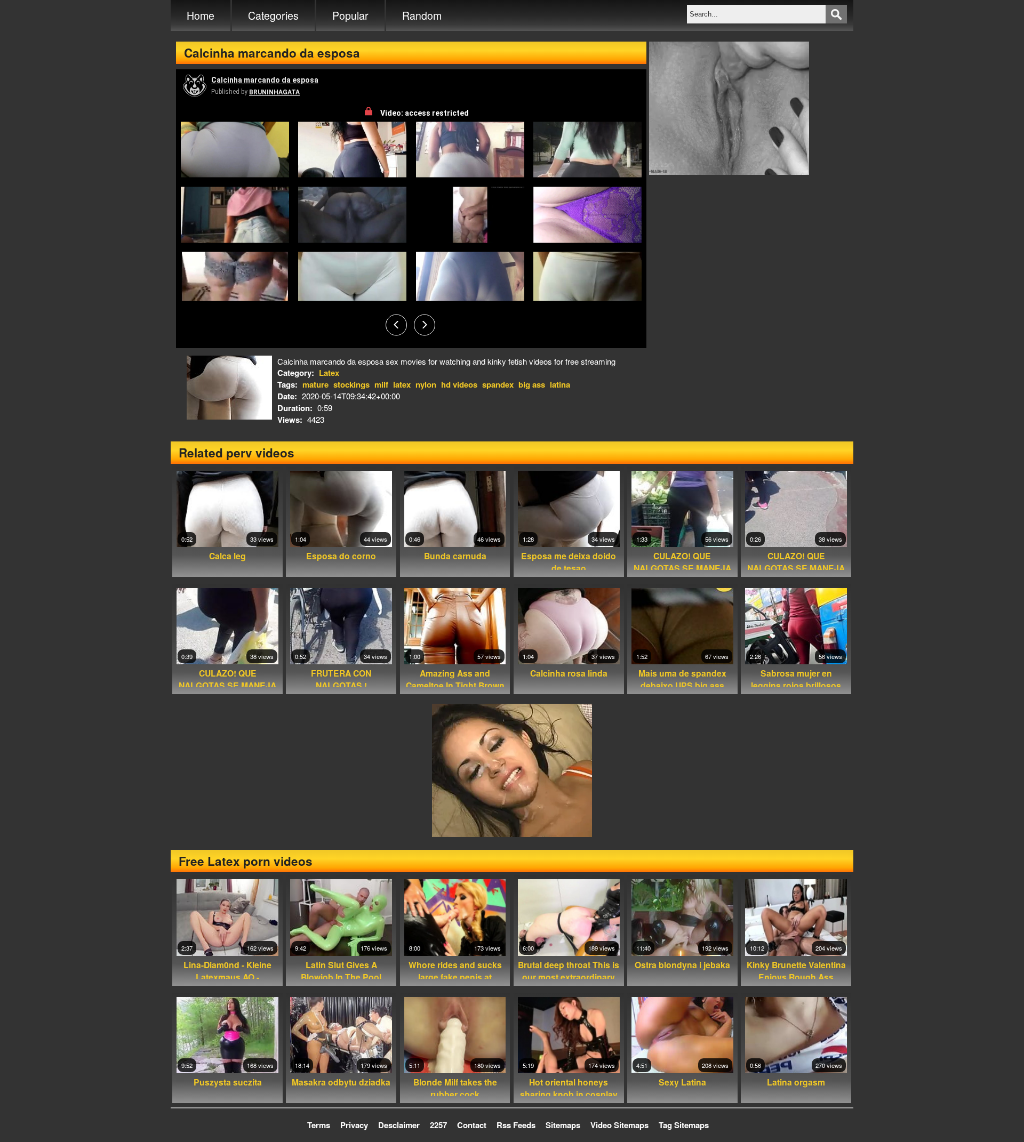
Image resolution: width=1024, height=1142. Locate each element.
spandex (498, 384)
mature (315, 384)
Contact (471, 1125)
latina (560, 384)
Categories (273, 15)
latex (402, 384)
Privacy (354, 1125)
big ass (531, 384)
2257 (438, 1125)
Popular (350, 15)
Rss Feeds (516, 1125)
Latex (329, 373)
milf (381, 384)
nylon (425, 384)
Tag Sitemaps (684, 1125)
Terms (318, 1125)
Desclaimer (399, 1125)
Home (200, 15)
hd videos (459, 384)
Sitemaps (563, 1125)
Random (422, 15)
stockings (351, 384)
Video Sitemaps (619, 1125)
